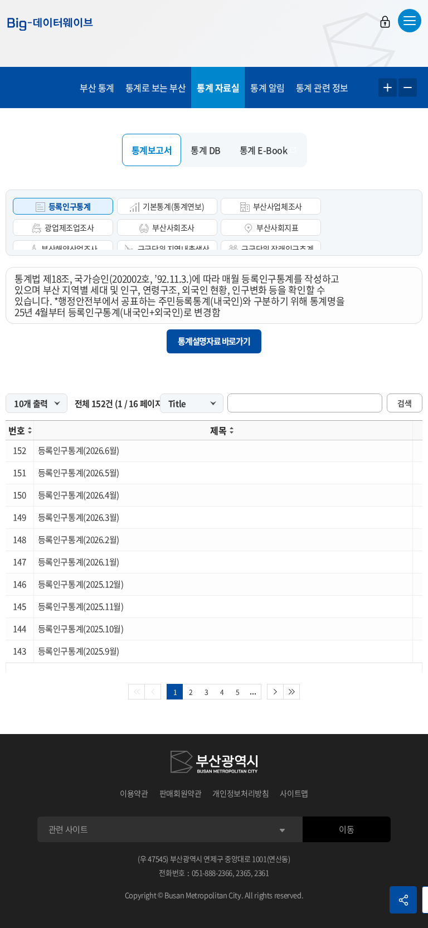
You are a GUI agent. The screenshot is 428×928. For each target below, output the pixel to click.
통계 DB (206, 150)
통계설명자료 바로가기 (214, 341)
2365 (243, 872)
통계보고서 (152, 150)
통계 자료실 (218, 87)
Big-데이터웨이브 (50, 24)
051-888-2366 (212, 872)
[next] (275, 691)
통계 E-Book (264, 150)
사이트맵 (294, 793)
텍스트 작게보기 (407, 88)
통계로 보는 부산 (155, 87)
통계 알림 (267, 87)
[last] (292, 691)
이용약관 (134, 793)
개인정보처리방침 (240, 793)
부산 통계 (97, 87)
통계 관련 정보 (322, 87)
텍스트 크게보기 (387, 88)
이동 (346, 829)
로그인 (385, 21)
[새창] (214, 763)
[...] (253, 691)
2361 (261, 872)
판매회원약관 (180, 793)
